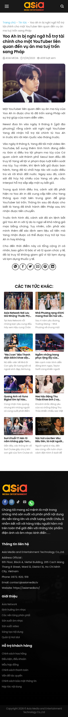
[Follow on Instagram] (12, 502)
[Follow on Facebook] (5, 502)
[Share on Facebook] (22, 266)
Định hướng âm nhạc (14, 609)
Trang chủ (9, 22)
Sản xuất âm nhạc (12, 620)
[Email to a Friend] (37, 266)
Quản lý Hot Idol (11, 637)
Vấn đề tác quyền (12, 675)
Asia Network (9, 604)
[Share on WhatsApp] (15, 266)
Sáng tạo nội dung (12, 632)
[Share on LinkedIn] (52, 266)
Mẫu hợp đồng (10, 664)
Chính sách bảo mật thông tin (19, 681)
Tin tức (22, 22)
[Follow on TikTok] (18, 502)
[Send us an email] (25, 502)
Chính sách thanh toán (15, 670)
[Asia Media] (34, 6)
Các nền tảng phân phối (16, 615)
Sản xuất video (10, 626)
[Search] (62, 6)
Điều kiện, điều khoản (14, 659)
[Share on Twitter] (30, 266)
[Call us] (31, 503)
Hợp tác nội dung (12, 686)
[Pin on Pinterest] (45, 266)
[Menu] (6, 6)
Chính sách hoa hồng (14, 653)
